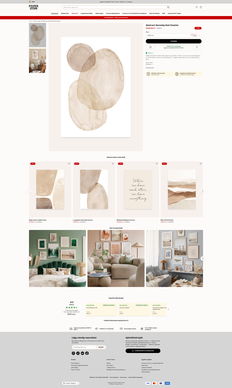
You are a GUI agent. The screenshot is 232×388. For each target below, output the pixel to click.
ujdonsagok (74, 367)
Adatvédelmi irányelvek (135, 377)
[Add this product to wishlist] (197, 47)
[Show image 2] (37, 61)
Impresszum (123, 377)
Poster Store (120, 382)
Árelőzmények (150, 67)
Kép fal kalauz (75, 363)
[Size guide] (150, 47)
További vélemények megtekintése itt (116, 320)
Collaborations (111, 367)
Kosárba (173, 41)
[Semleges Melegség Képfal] (115, 258)
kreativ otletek (75, 369)
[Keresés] (168, 7)
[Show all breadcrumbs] (31, 21)
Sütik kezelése (146, 372)
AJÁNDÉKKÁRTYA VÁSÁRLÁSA (144, 351)
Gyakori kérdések (147, 367)
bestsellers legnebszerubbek (79, 365)
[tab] (196, 7)
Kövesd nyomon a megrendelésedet (152, 363)
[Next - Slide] (202, 191)
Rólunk (109, 363)
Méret (147, 32)
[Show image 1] (37, 35)
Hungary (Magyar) (71, 383)
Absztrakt (38, 21)
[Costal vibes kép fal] (174, 258)
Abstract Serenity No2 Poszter (51, 21)
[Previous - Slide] (29, 191)
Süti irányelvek (114, 377)
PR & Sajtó (110, 365)
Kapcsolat (145, 365)
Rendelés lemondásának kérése (151, 369)
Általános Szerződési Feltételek (99, 377)
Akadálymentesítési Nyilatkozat (116, 369)
